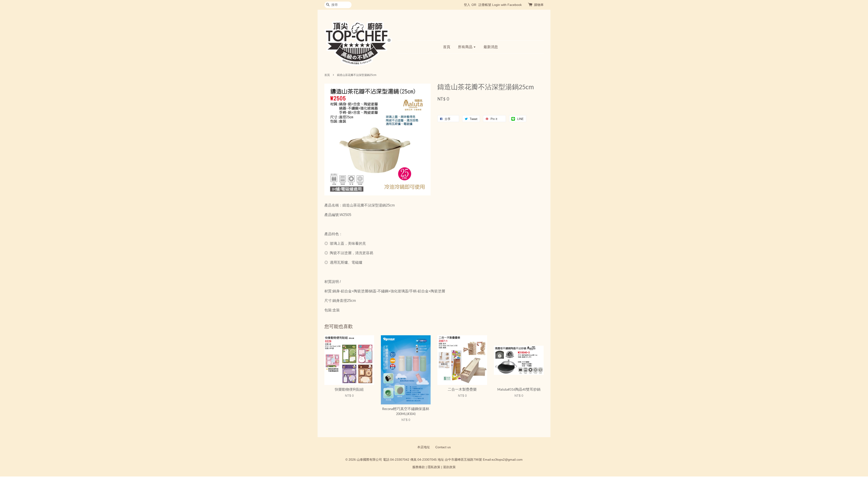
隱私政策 (434, 467)
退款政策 (449, 467)
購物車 (539, 5)
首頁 (446, 47)
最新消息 (491, 47)
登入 (467, 5)
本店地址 (423, 447)
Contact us (443, 447)
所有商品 (465, 47)
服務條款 (418, 467)
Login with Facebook (507, 5)
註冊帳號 (485, 5)
